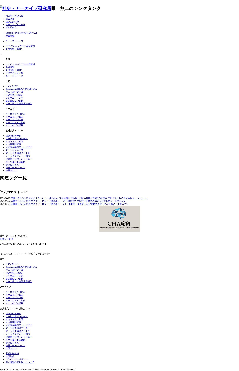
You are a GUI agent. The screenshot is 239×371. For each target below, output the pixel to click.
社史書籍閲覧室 (13, 144)
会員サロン (11, 170)
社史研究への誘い (14, 95)
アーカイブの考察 (14, 119)
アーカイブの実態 (14, 150)
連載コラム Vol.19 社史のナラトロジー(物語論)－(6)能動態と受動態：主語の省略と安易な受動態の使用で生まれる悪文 (69, 198)
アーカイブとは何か (15, 24)
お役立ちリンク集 (14, 73)
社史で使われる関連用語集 (19, 103)
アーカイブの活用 (14, 125)
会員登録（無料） (14, 49)
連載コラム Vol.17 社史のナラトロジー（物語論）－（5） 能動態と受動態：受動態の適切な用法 (58, 201)
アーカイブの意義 (14, 117)
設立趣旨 (10, 19)
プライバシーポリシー (17, 359)
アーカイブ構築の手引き (18, 153)
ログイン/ (10, 46)
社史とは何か (12, 21)
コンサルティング (14, 98)
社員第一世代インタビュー (19, 159)
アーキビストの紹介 (15, 122)
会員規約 (10, 356)
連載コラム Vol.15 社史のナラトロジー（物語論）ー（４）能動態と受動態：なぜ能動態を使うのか (59, 204)
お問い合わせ (6, 239)
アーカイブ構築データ (17, 328)
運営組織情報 (12, 353)
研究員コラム (12, 164)
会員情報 (30, 46)
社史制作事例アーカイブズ (19, 147)
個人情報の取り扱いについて (20, 362)
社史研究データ (13, 135)
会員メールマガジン (15, 167)
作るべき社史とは (14, 92)
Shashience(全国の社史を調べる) (21, 33)
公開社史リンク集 (14, 100)
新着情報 (10, 36)
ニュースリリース (14, 41)
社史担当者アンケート (17, 138)
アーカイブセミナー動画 (18, 156)
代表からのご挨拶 (14, 16)
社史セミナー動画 (14, 141)
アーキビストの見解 (15, 162)
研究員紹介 (11, 27)
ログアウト (20, 46)
